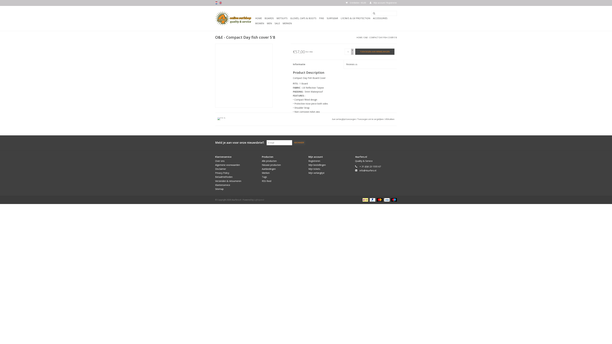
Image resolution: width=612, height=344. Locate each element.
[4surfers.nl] (234, 18)
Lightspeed (259, 199)
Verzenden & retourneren (228, 181)
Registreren (314, 160)
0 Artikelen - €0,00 (357, 2)
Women (259, 23)
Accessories (380, 18)
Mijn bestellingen (317, 164)
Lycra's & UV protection (355, 18)
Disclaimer (220, 168)
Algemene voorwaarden (227, 164)
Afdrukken (389, 119)
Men (269, 23)
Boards (269, 18)
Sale (277, 23)
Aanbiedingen (269, 168)
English (220, 3)
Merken (287, 23)
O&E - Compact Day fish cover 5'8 (380, 37)
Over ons (220, 160)
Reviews (351, 64)
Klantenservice (222, 184)
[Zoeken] (373, 13)
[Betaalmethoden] (364, 199)
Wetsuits (282, 18)
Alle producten (269, 160)
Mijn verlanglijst (316, 172)
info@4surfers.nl (368, 170)
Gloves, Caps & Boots (303, 18)
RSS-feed (266, 181)
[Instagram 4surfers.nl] (394, 142)
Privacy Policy (222, 172)
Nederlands (216, 3)
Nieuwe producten (271, 164)
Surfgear (332, 18)
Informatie (299, 64)
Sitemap (219, 188)
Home (258, 18)
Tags (264, 176)
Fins (321, 18)
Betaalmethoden (224, 176)
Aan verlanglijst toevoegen (344, 119)
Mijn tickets (314, 168)
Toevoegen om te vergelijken (370, 119)
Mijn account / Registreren (385, 2)
